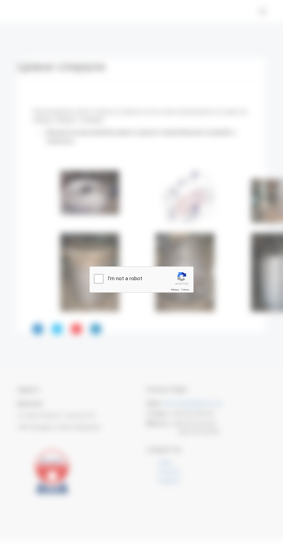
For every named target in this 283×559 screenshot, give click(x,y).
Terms (185, 289)
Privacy (175, 289)
